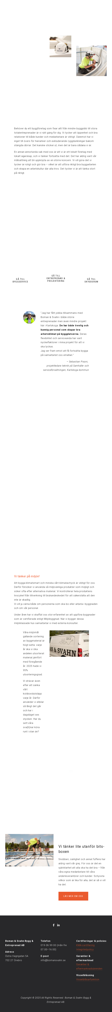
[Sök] (6, 8)
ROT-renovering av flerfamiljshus (67, 448)
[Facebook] (53, 925)
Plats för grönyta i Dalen (64, 436)
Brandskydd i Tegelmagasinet (26, 436)
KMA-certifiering (85, 945)
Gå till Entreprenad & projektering (56, 278)
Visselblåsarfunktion (87, 979)
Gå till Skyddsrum (91, 280)
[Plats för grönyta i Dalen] (64, 431)
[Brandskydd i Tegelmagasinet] (26, 431)
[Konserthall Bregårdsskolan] (24, 443)
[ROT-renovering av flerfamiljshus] (67, 443)
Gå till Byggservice (20, 280)
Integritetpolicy (85, 949)
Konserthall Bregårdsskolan (24, 448)
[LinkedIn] (58, 925)
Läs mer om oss (73, 896)
